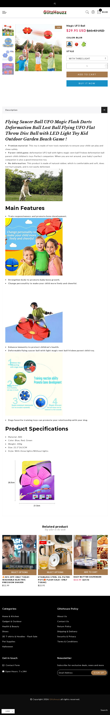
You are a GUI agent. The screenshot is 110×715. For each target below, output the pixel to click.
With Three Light (79, 58)
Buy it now (87, 83)
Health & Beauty (10, 626)
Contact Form (13, 665)
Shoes (5, 631)
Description (11, 110)
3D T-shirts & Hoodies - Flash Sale (19, 636)
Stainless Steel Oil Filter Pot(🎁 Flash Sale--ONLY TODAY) (54, 579)
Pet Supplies (8, 641)
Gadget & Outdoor (12, 621)
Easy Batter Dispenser (88, 577)
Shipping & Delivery (67, 631)
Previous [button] (20, 49)
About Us (62, 616)
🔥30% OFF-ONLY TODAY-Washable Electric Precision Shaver (16, 579)
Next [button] (53, 49)
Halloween (7, 646)
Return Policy (64, 626)
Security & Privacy (66, 636)
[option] (38, 47)
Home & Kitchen (10, 616)
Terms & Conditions (67, 641)
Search (104, 710)
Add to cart (87, 74)
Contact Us (63, 621)
